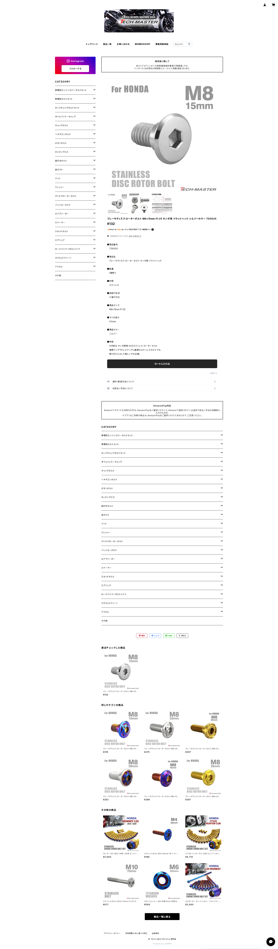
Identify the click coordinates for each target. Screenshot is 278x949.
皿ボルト (105, 515)
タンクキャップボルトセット (113, 453)
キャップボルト (108, 470)
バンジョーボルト (109, 550)
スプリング (106, 585)
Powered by (159, 944)
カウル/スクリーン (109, 603)
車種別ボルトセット (110, 444)
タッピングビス (108, 497)
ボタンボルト (107, 488)
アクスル (105, 612)
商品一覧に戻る (162, 916)
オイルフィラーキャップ (111, 462)
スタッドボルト (108, 576)
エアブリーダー (108, 559)
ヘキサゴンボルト (109, 479)
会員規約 (155, 933)
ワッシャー (106, 532)
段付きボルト (107, 506)
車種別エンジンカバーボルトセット (117, 435)
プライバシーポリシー (112, 933)
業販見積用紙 (162, 44)
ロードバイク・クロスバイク (113, 594)
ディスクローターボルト (112, 541)
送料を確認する (135, 236)
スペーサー (106, 568)
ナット (104, 523)
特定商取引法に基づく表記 (136, 933)
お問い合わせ (123, 44)
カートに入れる (162, 363)
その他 (104, 620)
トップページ (92, 44)
